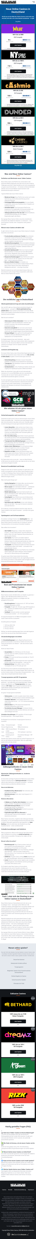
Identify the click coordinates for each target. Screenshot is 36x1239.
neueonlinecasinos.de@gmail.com (20, 1226)
